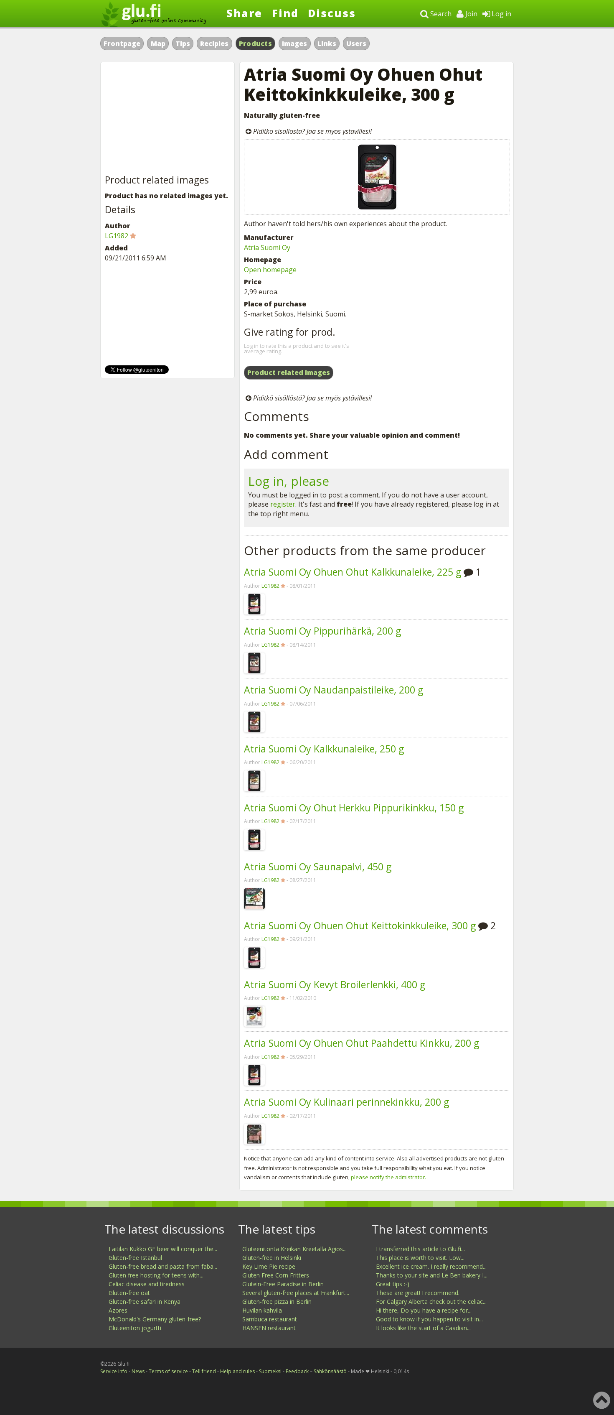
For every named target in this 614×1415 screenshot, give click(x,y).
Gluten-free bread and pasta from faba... (163, 1266)
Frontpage (122, 43)
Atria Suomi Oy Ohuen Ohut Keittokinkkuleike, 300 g (360, 925)
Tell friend (204, 1371)
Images (294, 43)
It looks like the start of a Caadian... (423, 1328)
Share (244, 13)
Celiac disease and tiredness (147, 1284)
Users (356, 43)
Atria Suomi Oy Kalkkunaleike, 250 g (324, 748)
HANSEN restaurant (269, 1328)
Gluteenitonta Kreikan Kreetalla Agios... (294, 1249)
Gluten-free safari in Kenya (144, 1301)
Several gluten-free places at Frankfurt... (295, 1293)
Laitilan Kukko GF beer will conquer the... (163, 1249)
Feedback (297, 1371)
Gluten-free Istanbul (135, 1258)
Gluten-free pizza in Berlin (277, 1301)
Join (470, 13)
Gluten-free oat (129, 1293)
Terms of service (168, 1371)
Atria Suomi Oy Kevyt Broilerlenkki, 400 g (334, 984)
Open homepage (270, 269)
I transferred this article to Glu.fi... (420, 1249)
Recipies (214, 43)
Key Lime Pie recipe (268, 1266)
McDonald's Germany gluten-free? (155, 1319)
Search (440, 13)
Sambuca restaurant (269, 1319)
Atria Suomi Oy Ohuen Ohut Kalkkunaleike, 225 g (352, 572)
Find (285, 13)
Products (255, 43)
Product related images (288, 372)
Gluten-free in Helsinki (271, 1258)
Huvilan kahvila (262, 1310)
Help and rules (237, 1371)
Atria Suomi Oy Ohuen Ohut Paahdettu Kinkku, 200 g (361, 1043)
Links (326, 43)
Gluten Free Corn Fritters (275, 1275)
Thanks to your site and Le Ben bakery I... (431, 1275)
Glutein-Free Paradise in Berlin (283, 1284)
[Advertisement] (167, 118)
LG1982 (270, 585)
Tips (182, 43)
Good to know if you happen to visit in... (429, 1319)
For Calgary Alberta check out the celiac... (431, 1301)
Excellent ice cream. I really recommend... (431, 1266)
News (138, 1371)
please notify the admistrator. (388, 1177)
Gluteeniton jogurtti (135, 1328)
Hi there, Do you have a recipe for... (424, 1310)
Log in (500, 13)
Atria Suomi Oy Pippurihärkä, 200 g (322, 630)
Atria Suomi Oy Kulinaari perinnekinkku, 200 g (346, 1102)
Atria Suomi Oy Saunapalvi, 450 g (317, 866)
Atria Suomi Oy (267, 247)
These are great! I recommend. (417, 1293)
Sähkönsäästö (330, 1371)
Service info (113, 1371)
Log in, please (288, 481)
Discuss (332, 13)
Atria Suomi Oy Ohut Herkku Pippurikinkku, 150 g (354, 807)
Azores (118, 1310)
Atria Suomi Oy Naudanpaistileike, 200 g (333, 689)
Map (158, 43)
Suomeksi (270, 1371)
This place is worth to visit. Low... (420, 1258)
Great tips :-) (392, 1284)
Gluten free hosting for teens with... (156, 1275)
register (282, 504)
